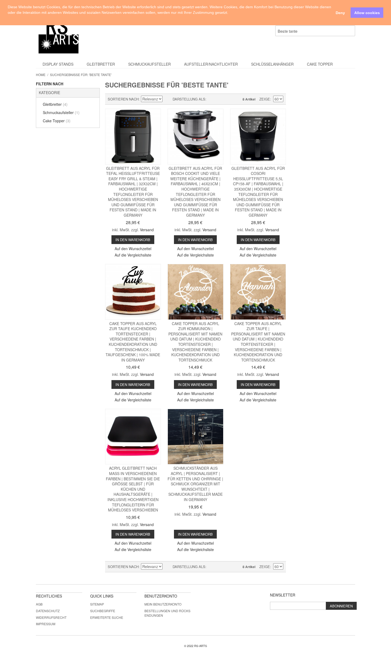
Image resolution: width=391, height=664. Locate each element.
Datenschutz (48, 610)
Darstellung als (189, 99)
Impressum (45, 623)
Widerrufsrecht (51, 617)
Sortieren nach (123, 99)
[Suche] (349, 31)
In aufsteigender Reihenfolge (167, 99)
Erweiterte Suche (106, 617)
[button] (8, 18)
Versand (147, 229)
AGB (39, 604)
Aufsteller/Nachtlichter (211, 64)
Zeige (264, 99)
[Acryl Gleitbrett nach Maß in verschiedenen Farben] (133, 437)
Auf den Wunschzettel (133, 248)
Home (40, 74)
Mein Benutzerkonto (162, 604)
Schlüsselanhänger (272, 64)
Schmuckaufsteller (149, 64)
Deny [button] (340, 13)
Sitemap (97, 604)
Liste (221, 99)
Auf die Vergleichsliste (133, 255)
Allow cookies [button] (367, 13)
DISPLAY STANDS (58, 64)
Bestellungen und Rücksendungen (167, 612)
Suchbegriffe (102, 610)
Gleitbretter (101, 64)
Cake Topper (320, 64)
